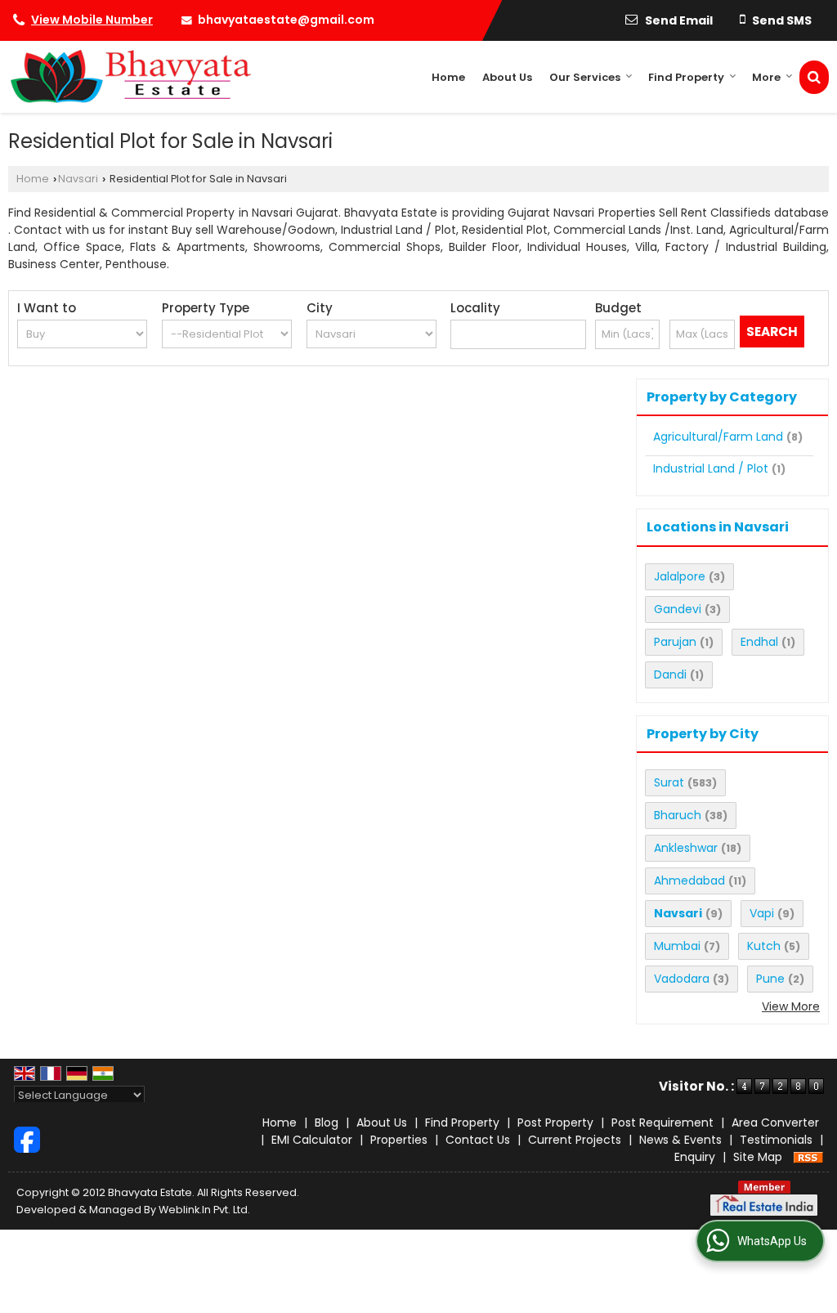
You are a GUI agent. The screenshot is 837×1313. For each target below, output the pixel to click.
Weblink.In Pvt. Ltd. (204, 1210)
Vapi (762, 913)
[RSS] (808, 1157)
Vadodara (681, 978)
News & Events (680, 1140)
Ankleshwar (686, 848)
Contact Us (477, 1140)
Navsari (78, 179)
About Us (507, 77)
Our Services (584, 77)
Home (448, 77)
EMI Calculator (311, 1140)
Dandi (670, 674)
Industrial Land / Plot (710, 468)
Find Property (686, 77)
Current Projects (574, 1140)
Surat (669, 782)
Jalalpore (679, 576)
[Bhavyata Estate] (129, 77)
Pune (770, 978)
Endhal (759, 642)
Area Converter (775, 1122)
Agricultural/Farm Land (718, 436)
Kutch (764, 946)
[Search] (814, 77)
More (766, 77)
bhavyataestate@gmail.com (286, 19)
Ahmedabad (689, 880)
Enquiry (694, 1157)
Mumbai (677, 946)
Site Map (757, 1157)
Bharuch (677, 815)
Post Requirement (662, 1122)
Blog (326, 1122)
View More (791, 1006)
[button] (92, 19)
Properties (398, 1140)
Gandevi (677, 609)
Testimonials (776, 1140)
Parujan (675, 642)
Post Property (555, 1122)
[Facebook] (27, 1139)
